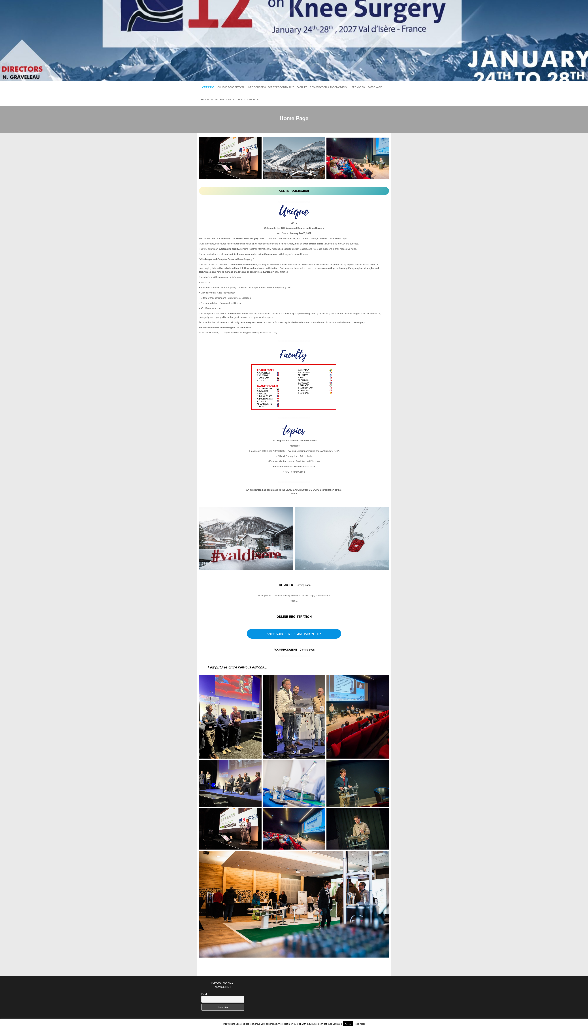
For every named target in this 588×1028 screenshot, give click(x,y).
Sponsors (358, 87)
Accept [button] (348, 1023)
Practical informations (216, 99)
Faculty (302, 87)
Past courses (247, 99)
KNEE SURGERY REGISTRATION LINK (294, 633)
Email (204, 994)
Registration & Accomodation (329, 87)
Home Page (207, 87)
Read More (359, 1023)
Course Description (230, 87)
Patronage (375, 87)
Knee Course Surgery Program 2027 (270, 87)
